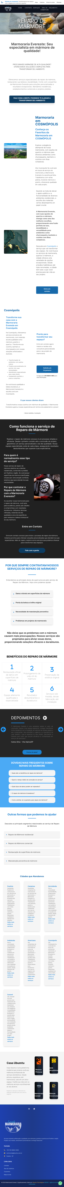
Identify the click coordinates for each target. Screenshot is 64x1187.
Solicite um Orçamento (47, 369)
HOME (20, 8)
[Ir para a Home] (34, 1109)
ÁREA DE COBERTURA (45, 9)
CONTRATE (28, 8)
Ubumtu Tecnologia (37, 1182)
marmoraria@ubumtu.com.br (14, 1153)
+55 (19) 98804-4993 (12, 1150)
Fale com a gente (32, 550)
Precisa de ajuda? (32, 752)
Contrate (6, 1165)
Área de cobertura (9, 1168)
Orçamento (7, 1171)
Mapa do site (7, 1174)
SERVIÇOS (36, 8)
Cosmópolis (51, 246)
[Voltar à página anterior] (29, 1108)
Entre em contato (47, 290)
